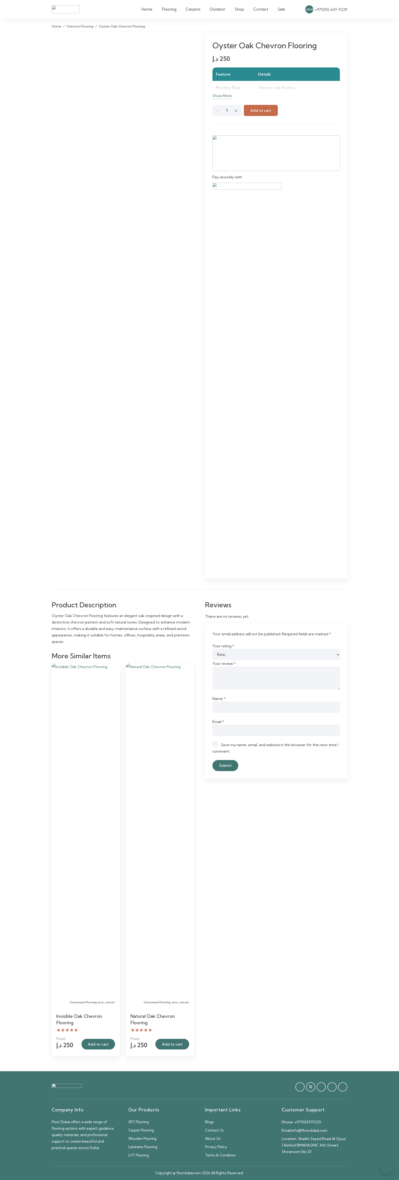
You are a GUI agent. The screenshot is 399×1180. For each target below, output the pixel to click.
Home (56, 26)
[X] (310, 1087)
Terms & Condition (220, 1155)
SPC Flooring (138, 1122)
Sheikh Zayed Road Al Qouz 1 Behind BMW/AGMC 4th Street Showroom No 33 (314, 1145)
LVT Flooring (138, 1155)
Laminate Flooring (142, 1147)
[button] (179, 9)
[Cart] (295, 9)
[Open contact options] (386, 1167)
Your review (224, 663)
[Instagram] (342, 1087)
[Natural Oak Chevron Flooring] (160, 836)
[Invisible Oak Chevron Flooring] (86, 836)
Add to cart (260, 110)
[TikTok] (332, 1087)
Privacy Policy (216, 1147)
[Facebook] (300, 1087)
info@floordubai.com (309, 1130)
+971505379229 (307, 1122)
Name (219, 698)
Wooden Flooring (142, 1138)
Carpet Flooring (141, 1130)
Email (218, 721)
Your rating (223, 646)
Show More (222, 95)
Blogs (209, 1122)
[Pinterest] (321, 1087)
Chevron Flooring (79, 26)
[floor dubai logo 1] (66, 9)
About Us (213, 1138)
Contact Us (214, 1130)
